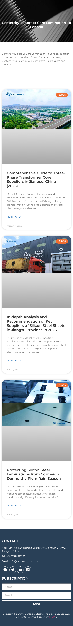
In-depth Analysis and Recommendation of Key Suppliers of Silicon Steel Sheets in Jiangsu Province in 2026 (36, 323)
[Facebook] (5, 569)
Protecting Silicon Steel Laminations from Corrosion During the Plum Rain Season (34, 474)
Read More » (14, 216)
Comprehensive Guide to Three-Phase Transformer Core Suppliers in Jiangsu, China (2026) (36, 179)
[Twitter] (12, 569)
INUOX (52, 617)
